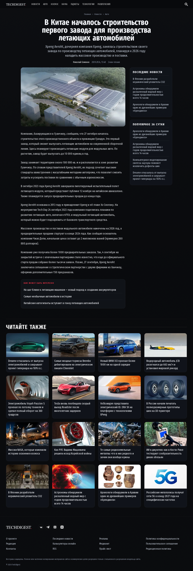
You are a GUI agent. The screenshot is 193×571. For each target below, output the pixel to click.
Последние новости (63, 538)
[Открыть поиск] (185, 4)
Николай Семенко (81, 62)
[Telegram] (48, 527)
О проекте (11, 538)
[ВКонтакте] (41, 527)
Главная (87, 14)
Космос (54, 4)
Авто (45, 4)
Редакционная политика (158, 548)
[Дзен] (62, 527)
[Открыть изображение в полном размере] (73, 97)
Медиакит (104, 543)
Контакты (11, 548)
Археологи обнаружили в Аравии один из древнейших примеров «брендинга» (151, 107)
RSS (54, 548)
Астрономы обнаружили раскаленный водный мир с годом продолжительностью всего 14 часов (148, 93)
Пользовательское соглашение (162, 543)
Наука (65, 4)
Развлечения (104, 4)
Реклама (103, 538)
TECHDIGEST (16, 4)
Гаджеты (75, 4)
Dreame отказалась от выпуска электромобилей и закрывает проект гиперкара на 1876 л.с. (149, 176)
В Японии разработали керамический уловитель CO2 (149, 80)
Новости (35, 4)
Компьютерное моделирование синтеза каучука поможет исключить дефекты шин (150, 163)
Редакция (11, 543)
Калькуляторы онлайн (64, 543)
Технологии (88, 4)
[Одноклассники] (55, 527)
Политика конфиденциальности (162, 538)
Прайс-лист (105, 548)
